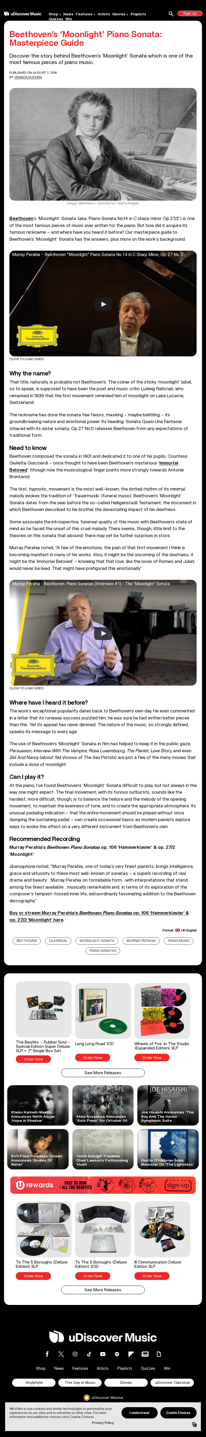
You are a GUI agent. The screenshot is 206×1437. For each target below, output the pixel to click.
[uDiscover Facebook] (47, 1354)
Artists (104, 14)
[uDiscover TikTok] (89, 1354)
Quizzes (56, 19)
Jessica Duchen (28, 77)
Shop (53, 14)
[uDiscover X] (61, 1354)
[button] (44, 1022)
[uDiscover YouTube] (103, 1354)
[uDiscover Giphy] (159, 1354)
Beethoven (27, 941)
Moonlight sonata (97, 941)
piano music (179, 941)
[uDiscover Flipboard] (131, 1354)
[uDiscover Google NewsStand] (145, 1354)
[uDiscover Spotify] (117, 1354)
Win (68, 19)
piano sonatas (103, 951)
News (68, 14)
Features (84, 14)
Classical (58, 941)
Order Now (33, 1059)
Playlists (138, 14)
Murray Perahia (141, 941)
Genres (119, 14)
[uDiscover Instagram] (75, 1354)
